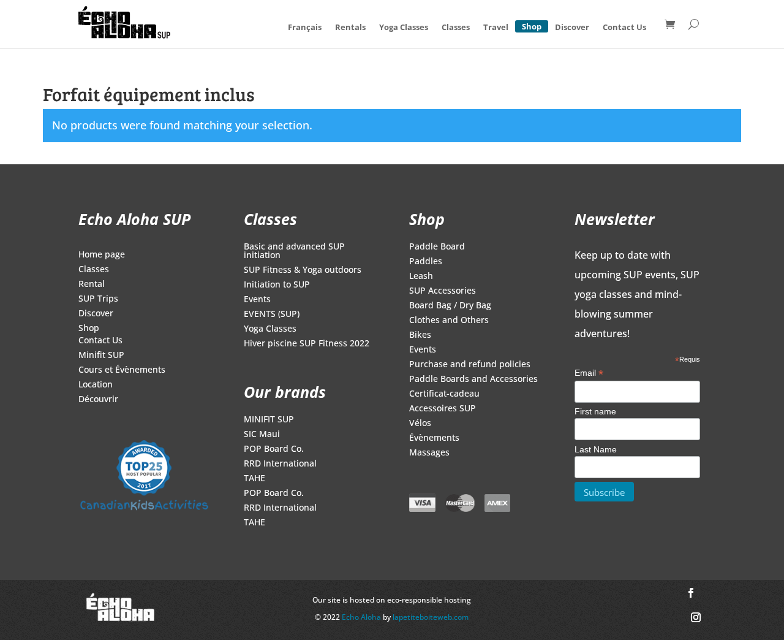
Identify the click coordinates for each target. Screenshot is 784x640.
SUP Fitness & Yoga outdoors (302, 270)
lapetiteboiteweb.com (431, 617)
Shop (531, 24)
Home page (101, 255)
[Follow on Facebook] (691, 593)
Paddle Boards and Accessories (473, 379)
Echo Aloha (362, 617)
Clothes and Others (449, 321)
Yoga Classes (403, 26)
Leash (421, 276)
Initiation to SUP (277, 285)
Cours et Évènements (121, 370)
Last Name (596, 449)
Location (95, 385)
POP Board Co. (274, 449)
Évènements (434, 438)
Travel (495, 26)
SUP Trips (98, 299)
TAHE (254, 479)
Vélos (420, 424)
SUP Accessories (442, 291)
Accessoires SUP (442, 409)
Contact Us (624, 26)
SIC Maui (262, 435)
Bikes (420, 335)
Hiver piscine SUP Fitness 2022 (306, 344)
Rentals (350, 26)
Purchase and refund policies (469, 365)
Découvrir (98, 400)
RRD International (280, 464)
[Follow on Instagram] (696, 617)
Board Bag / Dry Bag (450, 306)
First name (595, 411)
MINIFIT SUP (269, 420)
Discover (572, 26)
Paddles (425, 262)
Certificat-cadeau (444, 394)
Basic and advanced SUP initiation (294, 251)
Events (257, 300)
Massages (429, 453)
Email (589, 373)
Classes (456, 26)
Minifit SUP (101, 355)
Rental (91, 284)
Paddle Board (437, 247)
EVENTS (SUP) (272, 314)
